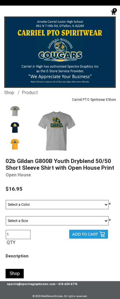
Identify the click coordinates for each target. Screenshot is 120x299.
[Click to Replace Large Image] (14, 111)
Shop (9, 92)
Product (30, 92)
